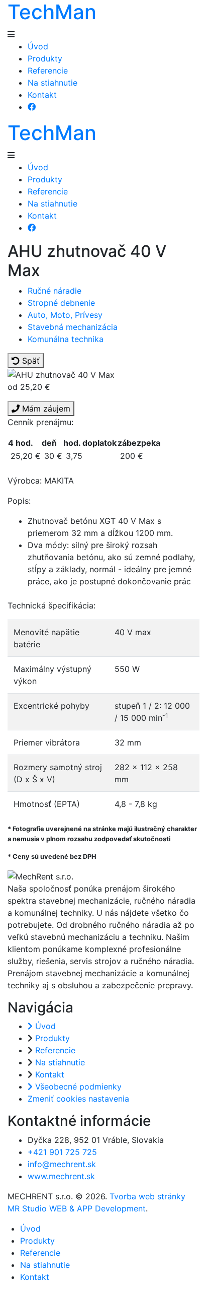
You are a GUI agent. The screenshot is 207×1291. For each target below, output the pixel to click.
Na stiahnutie (52, 83)
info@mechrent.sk (62, 1164)
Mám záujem (45, 408)
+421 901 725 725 (62, 1152)
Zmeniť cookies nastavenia (78, 1099)
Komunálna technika (66, 339)
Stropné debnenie (61, 303)
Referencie (48, 70)
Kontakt (42, 95)
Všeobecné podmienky (77, 1086)
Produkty (45, 58)
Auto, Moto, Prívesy (65, 315)
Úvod (38, 46)
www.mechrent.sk (61, 1176)
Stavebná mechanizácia (73, 327)
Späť (30, 361)
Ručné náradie (54, 291)
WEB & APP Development (97, 1208)
